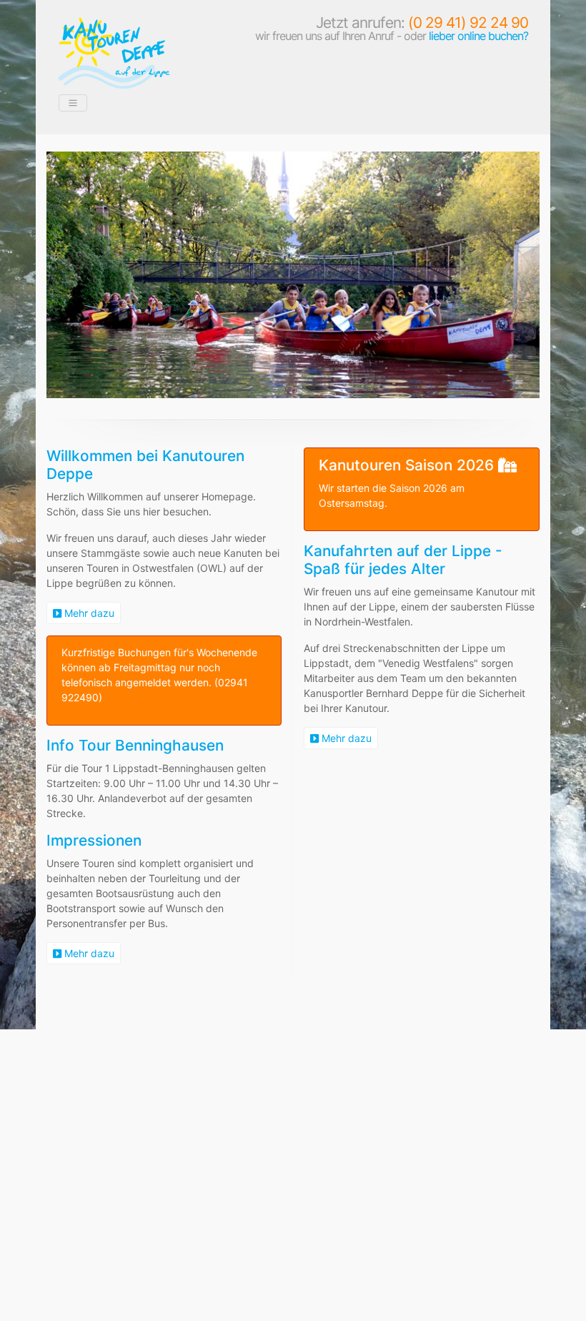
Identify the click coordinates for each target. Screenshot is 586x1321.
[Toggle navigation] (73, 103)
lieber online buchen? (478, 36)
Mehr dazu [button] (87, 613)
